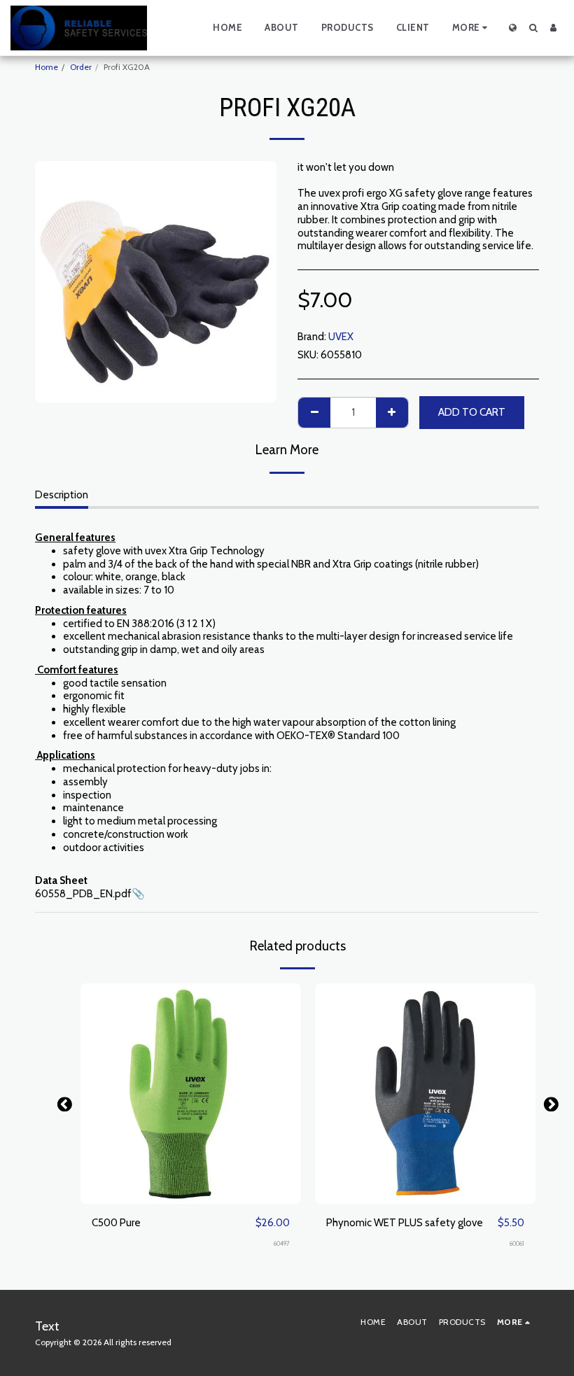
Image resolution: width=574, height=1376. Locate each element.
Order (81, 67)
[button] (533, 27)
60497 (282, 1243)
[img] (190, 1093)
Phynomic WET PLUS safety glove (404, 1222)
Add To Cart (194, 1198)
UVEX (341, 336)
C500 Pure (116, 1222)
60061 (517, 1243)
